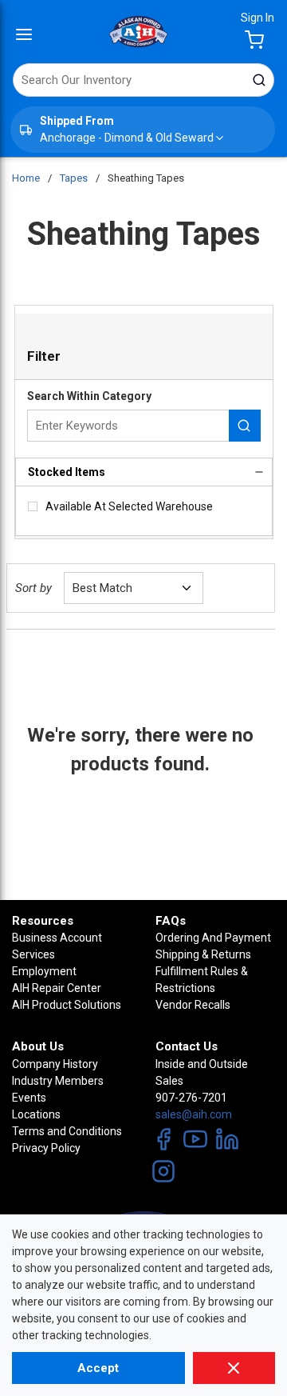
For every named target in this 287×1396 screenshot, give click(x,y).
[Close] (234, 1368)
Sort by (33, 588)
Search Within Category (89, 396)
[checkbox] (32, 506)
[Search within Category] (245, 426)
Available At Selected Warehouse (129, 506)
